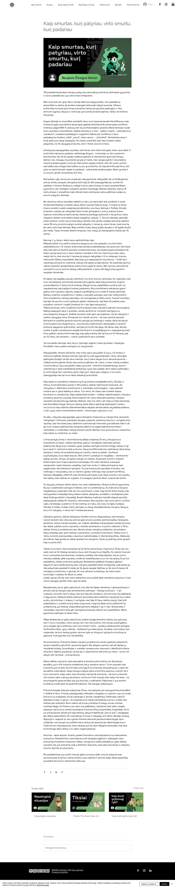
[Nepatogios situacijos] (49, 802)
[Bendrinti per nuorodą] (62, 772)
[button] (173, 4)
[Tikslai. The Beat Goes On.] (87, 802)
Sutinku (164, 884)
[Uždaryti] (172, 884)
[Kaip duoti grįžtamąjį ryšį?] (126, 802)
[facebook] (160, 4)
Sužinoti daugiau (43, 885)
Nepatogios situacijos (45, 816)
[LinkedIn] (150, 870)
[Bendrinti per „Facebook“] (44, 772)
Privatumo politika (60, 872)
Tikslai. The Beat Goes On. (86, 816)
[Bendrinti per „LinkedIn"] (56, 772)
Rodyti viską (138, 788)
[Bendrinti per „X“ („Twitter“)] (50, 772)
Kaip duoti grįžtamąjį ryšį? (124, 816)
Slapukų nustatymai (148, 884)
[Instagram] (166, 4)
